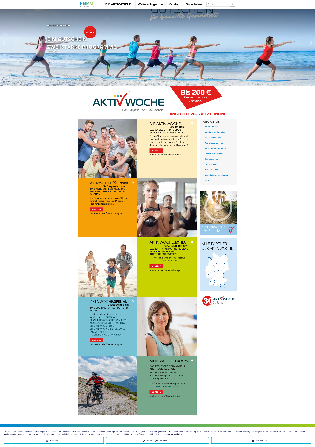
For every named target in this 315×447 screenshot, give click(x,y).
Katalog (174, 4)
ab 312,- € (96, 209)
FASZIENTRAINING (98, 331)
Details (52, 51)
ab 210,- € (156, 150)
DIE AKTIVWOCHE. (118, 4)
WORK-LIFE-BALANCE (115, 329)
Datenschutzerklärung (173, 434)
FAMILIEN (154, 260)
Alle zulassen (261, 440)
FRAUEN (162, 260)
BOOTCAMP (111, 317)
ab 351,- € (156, 266)
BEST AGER (172, 260)
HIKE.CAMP (173, 386)
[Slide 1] (142, 82)
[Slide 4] (155, 82)
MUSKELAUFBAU (97, 323)
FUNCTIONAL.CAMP (158, 386)
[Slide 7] (168, 82)
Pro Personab (90, 37)
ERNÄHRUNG (96, 320)
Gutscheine (194, 4)
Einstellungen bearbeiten (157, 440)
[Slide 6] (164, 82)
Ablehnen (54, 440)
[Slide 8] (173, 82)
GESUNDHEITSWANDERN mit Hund (106, 334)
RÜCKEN (110, 323)
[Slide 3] (151, 82)
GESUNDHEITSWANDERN (114, 320)
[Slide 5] (160, 82)
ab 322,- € (156, 392)
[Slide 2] (146, 82)
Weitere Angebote (150, 4)
